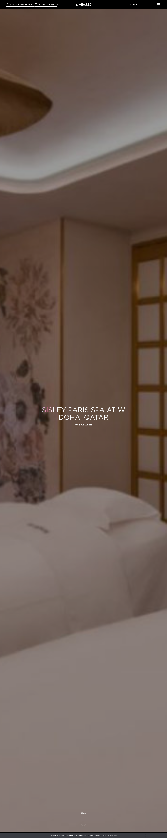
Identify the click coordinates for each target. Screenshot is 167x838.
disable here (112, 835)
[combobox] (140, 4)
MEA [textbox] (135, 4)
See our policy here (97, 835)
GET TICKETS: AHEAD (21, 5)
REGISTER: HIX (46, 5)
